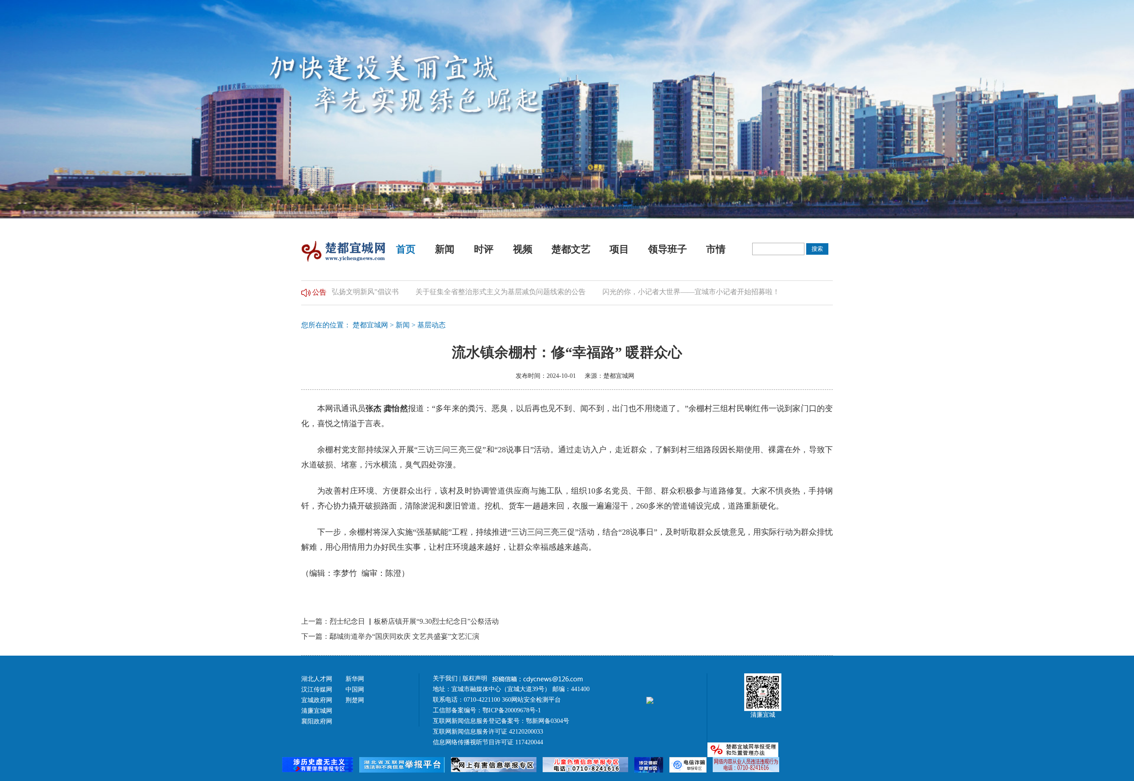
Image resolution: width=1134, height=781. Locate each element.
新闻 (444, 249)
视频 (522, 249)
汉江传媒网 (316, 689)
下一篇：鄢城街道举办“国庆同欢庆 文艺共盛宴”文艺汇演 (390, 636)
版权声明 (475, 678)
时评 (483, 249)
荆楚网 (355, 700)
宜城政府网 (316, 700)
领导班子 (667, 249)
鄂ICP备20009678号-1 (511, 710)
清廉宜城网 (316, 710)
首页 (406, 249)
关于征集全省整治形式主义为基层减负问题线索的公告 (475, 291)
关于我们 (445, 678)
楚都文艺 (570, 249)
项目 (619, 249)
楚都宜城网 (370, 325)
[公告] (306, 291)
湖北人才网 (316, 679)
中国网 (355, 689)
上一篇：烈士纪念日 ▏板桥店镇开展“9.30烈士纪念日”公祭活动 (400, 621)
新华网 (355, 679)
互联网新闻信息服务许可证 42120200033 (488, 731)
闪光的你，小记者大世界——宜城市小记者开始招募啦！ (665, 291)
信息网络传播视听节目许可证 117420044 (488, 742)
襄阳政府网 (316, 721)
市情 (716, 249)
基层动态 (431, 325)
